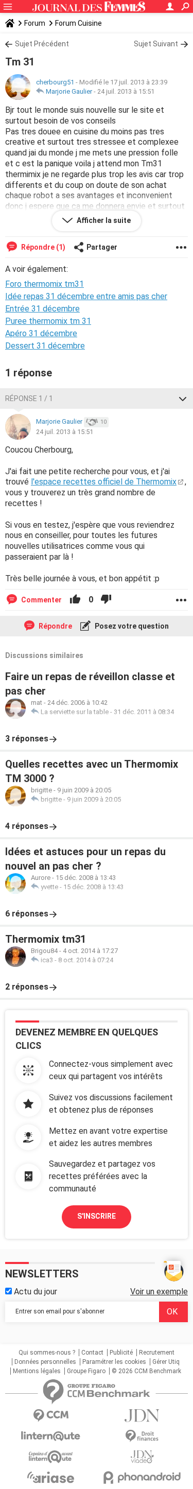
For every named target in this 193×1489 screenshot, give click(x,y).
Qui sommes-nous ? (47, 1352)
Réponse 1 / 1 (29, 398)
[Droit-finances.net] (142, 1436)
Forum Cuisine (78, 23)
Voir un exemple (159, 1291)
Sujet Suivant (156, 44)
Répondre (54, 626)
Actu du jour (34, 1291)
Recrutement (156, 1352)
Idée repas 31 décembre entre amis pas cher (86, 296)
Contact (92, 1352)
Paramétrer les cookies (114, 1361)
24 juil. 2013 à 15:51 (125, 91)
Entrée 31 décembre (42, 309)
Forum (34, 23)
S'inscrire (96, 1216)
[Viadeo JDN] (142, 1456)
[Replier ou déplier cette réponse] (182, 398)
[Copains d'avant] (51, 1456)
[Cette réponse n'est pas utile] (106, 600)
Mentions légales (37, 1371)
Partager (101, 247)
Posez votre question (131, 626)
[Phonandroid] (142, 1477)
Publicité (121, 1352)
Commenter (41, 600)
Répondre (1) (42, 247)
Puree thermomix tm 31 (48, 321)
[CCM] (51, 1415)
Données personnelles (45, 1361)
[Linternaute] (51, 1436)
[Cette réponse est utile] (75, 600)
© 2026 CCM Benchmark (146, 1371)
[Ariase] (51, 1477)
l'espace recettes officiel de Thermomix (104, 482)
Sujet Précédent (42, 44)
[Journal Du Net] (142, 1415)
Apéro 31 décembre (41, 333)
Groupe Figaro (86, 1371)
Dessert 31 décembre (45, 346)
